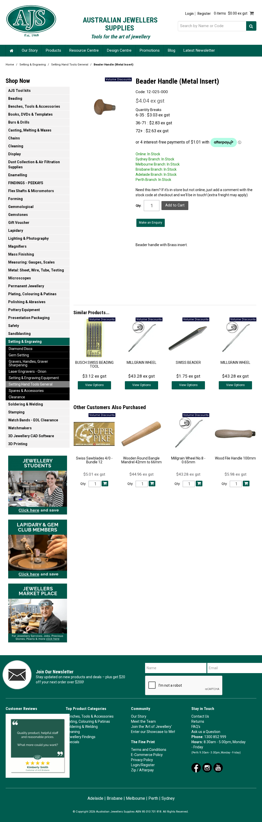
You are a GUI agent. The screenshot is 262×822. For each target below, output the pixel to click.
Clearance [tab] (17, 397)
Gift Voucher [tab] (18, 223)
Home (12, 50)
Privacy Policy (142, 760)
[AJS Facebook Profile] (196, 767)
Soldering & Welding (82, 727)
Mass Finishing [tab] (21, 254)
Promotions (149, 50)
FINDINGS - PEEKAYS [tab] (25, 183)
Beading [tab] (15, 98)
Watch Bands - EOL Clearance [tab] (33, 420)
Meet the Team (143, 721)
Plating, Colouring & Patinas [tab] (32, 294)
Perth (153, 798)
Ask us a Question (205, 732)
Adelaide (95, 798)
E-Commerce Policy (147, 755)
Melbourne (135, 798)
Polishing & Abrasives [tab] (27, 302)
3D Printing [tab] (17, 444)
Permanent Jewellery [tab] (26, 286)
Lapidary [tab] (15, 230)
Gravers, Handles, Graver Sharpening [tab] (28, 363)
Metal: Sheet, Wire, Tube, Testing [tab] (36, 270)
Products (53, 50)
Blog (171, 50)
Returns (197, 721)
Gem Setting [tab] (19, 355)
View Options (94, 385)
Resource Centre (84, 50)
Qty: (138, 205)
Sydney (168, 798)
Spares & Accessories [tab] (26, 391)
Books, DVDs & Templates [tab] (30, 114)
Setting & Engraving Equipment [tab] (34, 378)
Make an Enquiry (150, 222)
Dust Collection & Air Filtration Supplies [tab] (34, 164)
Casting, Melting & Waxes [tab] (29, 130)
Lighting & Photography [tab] (28, 238)
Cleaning (73, 732)
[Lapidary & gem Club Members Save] (37, 547)
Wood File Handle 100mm (235, 458)
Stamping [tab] (16, 412)
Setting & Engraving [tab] (25, 341)
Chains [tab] (14, 138)
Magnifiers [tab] (17, 246)
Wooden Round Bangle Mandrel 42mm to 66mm (141, 460)
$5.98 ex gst (235, 474)
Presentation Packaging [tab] (29, 318)
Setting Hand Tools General (69, 64)
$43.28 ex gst (188, 474)
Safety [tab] (13, 326)
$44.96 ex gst (141, 474)
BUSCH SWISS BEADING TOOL (94, 364)
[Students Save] (37, 483)
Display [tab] (14, 154)
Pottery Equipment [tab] (24, 310)
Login (189, 14)
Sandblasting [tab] (19, 334)
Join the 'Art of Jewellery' (151, 727)
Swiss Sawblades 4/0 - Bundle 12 (94, 460)
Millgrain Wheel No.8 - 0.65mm (188, 460)
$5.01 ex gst (94, 474)
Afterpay (146, 770)
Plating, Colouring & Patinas (88, 721)
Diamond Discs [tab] (20, 349)
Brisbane (115, 798)
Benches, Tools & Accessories (90, 716)
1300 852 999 (215, 737)
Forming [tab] (15, 199)
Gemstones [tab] (18, 215)
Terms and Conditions (148, 750)
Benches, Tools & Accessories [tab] (34, 106)
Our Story (30, 50)
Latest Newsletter (199, 50)
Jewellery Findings (80, 737)
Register (204, 14)
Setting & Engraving (32, 64)
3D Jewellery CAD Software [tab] (31, 436)
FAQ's (195, 727)
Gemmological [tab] (21, 207)
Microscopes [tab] (19, 278)
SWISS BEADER (188, 362)
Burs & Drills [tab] (18, 122)
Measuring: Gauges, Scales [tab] (31, 262)
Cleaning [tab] (15, 146)
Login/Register (143, 765)
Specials (72, 742)
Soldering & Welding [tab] (25, 404)
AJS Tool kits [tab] (19, 91)
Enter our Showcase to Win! (153, 732)
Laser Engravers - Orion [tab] (27, 371)
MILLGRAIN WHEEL (141, 362)
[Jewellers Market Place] (37, 611)
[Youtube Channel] (218, 767)
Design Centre (119, 50)
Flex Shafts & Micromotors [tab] (31, 191)
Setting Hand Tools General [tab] (30, 384)
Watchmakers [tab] (20, 428)
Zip (133, 770)
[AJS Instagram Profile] (207, 767)
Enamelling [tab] (17, 175)
